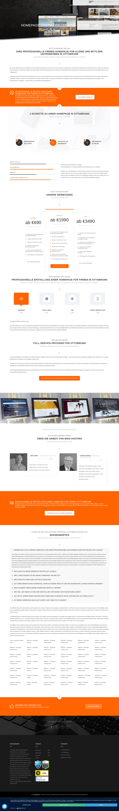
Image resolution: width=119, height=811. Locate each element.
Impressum (38, 750)
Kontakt (101, 5)
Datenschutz (38, 753)
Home (70, 5)
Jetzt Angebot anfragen (85, 97)
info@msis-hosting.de (66, 757)
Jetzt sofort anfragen (33, 261)
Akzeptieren (63, 805)
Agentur (92, 5)
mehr (101, 805)
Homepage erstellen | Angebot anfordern (59, 513)
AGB (49, 753)
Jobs (49, 750)
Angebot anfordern (93, 706)
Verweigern (26, 805)
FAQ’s (49, 755)
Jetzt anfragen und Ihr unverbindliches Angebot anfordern (59, 378)
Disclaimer (37, 755)
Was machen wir (80, 5)
